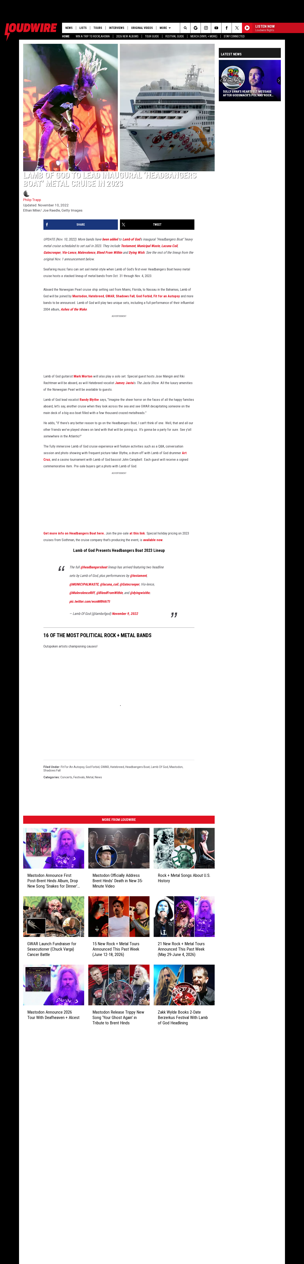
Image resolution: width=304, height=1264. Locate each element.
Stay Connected (234, 36)
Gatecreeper (52, 252)
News (69, 28)
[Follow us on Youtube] (216, 28)
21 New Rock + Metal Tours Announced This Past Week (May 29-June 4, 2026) (181, 949)
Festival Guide (174, 36)
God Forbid (144, 296)
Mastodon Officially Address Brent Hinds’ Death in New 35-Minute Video (117, 881)
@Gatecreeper (129, 584)
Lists (83, 28)
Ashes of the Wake (74, 309)
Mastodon (79, 296)
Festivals (79, 777)
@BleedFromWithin (109, 593)
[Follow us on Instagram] (206, 28)
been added (110, 239)
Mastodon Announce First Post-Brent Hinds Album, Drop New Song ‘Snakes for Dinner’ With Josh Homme (52, 881)
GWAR (109, 296)
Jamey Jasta (124, 383)
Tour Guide (152, 36)
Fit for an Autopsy (166, 296)
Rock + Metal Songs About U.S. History (184, 878)
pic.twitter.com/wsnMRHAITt (89, 601)
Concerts (66, 777)
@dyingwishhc (140, 593)
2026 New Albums (127, 36)
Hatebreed (96, 296)
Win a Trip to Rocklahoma (93, 36)
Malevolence (86, 252)
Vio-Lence (69, 252)
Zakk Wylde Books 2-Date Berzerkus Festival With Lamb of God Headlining (183, 1017)
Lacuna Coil (169, 246)
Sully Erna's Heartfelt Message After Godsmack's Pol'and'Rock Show (247, 93)
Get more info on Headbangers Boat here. (74, 533)
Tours (97, 28)
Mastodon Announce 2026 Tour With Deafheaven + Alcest (53, 1015)
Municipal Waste (148, 246)
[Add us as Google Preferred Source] (195, 28)
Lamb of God (131, 239)
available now (153, 540)
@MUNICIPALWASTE (83, 584)
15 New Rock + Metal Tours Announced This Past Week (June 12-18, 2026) (115, 949)
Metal (89, 777)
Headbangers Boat (137, 767)
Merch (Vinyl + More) (203, 36)
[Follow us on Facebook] (226, 28)
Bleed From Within (109, 252)
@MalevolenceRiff (82, 593)
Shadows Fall (125, 296)
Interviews (116, 28)
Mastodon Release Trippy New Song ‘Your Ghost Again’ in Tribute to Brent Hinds (118, 1017)
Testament (128, 246)
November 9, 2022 (125, 614)
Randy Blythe (89, 400)
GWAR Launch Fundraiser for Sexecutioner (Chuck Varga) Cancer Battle (51, 949)
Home (65, 36)
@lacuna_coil (109, 584)
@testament (138, 576)
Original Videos (142, 28)
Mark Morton (83, 376)
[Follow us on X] (237, 28)
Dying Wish (136, 252)
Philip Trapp (32, 200)
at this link (137, 533)
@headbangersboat (93, 567)
